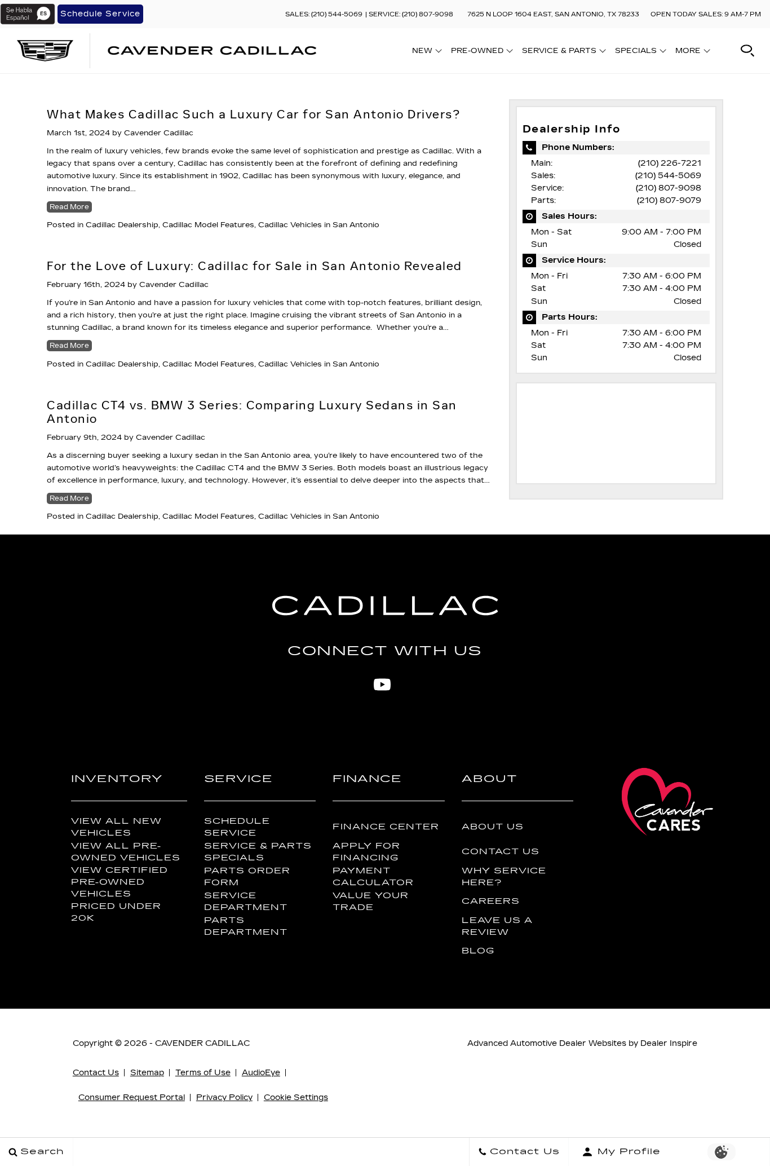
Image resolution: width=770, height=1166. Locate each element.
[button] (747, 50)
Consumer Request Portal (131, 1097)
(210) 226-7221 (669, 163)
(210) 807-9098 (668, 188)
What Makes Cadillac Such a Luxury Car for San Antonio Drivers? (253, 114)
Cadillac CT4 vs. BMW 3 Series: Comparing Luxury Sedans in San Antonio (252, 412)
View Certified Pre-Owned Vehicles (119, 882)
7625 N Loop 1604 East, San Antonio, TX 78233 (553, 14)
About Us (493, 827)
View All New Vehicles (116, 827)
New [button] (425, 52)
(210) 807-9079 (669, 200)
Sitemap (147, 1072)
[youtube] (382, 684)
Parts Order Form (247, 877)
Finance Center (386, 827)
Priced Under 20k (116, 912)
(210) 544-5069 (668, 175)
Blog (478, 951)
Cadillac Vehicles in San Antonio (318, 224)
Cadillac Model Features (208, 224)
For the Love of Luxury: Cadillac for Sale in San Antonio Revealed (254, 266)
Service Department (245, 901)
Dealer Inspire (668, 1043)
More (688, 52)
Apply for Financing (366, 852)
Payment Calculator (373, 877)
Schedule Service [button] (100, 14)
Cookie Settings (296, 1097)
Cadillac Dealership (122, 224)
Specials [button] (635, 52)
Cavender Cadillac (158, 133)
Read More (69, 207)
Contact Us (500, 851)
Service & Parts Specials (258, 852)
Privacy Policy (224, 1097)
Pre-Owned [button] (476, 52)
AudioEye (261, 1072)
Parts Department (245, 926)
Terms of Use (203, 1072)
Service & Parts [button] (558, 52)
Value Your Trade (371, 901)
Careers (491, 901)
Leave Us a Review (497, 926)
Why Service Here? (504, 877)
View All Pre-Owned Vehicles (125, 852)
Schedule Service (237, 827)
